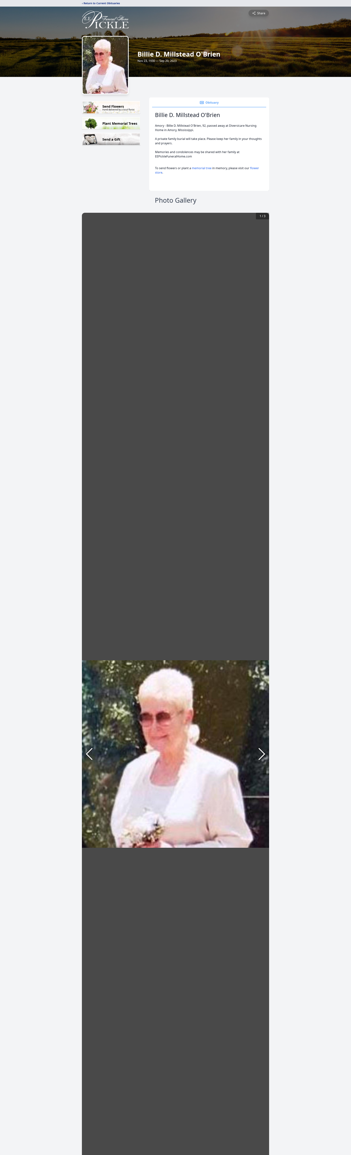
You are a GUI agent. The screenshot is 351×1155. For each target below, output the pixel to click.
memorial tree (202, 168)
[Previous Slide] (89, 754)
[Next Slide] (261, 754)
